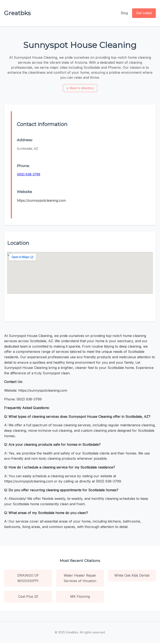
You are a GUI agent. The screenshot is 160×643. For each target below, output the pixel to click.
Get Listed (144, 13)
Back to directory (80, 88)
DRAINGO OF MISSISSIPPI (28, 578)
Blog (124, 13)
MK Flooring (80, 596)
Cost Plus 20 (28, 596)
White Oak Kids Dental (131, 575)
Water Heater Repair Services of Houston (80, 578)
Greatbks (17, 12)
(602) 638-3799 (28, 174)
